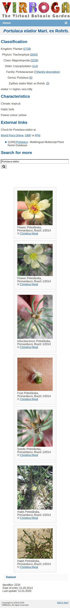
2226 (34, 60)
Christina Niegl (29, 233)
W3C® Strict (62, 603)
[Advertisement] (38, 175)
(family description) (48, 71)
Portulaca (22, 142)
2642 (34, 54)
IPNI (37, 135)
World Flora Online (12, 135)
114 (35, 66)
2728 (27, 48)
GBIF (28, 135)
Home (7, 23)
